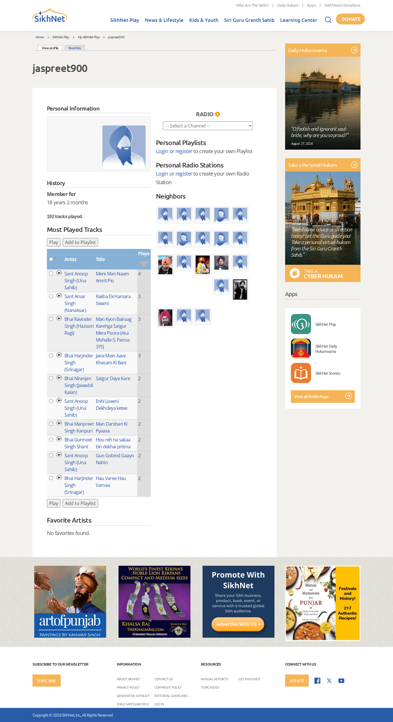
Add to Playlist (80, 242)
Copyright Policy (168, 687)
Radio (205, 114)
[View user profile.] (124, 147)
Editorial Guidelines (171, 695)
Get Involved (249, 679)
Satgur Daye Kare (113, 378)
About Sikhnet (128, 679)
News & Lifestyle (164, 20)
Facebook (317, 681)
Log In (159, 704)
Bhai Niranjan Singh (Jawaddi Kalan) (78, 385)
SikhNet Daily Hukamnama (326, 348)
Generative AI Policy (133, 695)
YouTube (341, 680)
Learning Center (298, 20)
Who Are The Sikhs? (252, 5)
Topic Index (210, 687)
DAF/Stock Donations (342, 5)
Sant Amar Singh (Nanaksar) (75, 303)
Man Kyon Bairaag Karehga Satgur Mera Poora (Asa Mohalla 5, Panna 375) (114, 333)
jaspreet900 (116, 37)
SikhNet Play (124, 20)
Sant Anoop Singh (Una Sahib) (76, 280)
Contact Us (163, 679)
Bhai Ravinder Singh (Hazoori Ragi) (79, 326)
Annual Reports (214, 679)
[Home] (50, 20)
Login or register (174, 151)
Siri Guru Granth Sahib (249, 20)
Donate (351, 19)
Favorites (74, 47)
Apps (311, 5)
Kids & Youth (203, 20)
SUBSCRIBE (46, 680)
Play (53, 242)
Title (100, 259)
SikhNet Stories (327, 373)
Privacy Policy (128, 687)
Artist (70, 259)
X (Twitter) (329, 680)
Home (39, 37)
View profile (52, 47)
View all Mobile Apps (311, 396)
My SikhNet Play (89, 37)
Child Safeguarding (133, 704)
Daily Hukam (287, 5)
